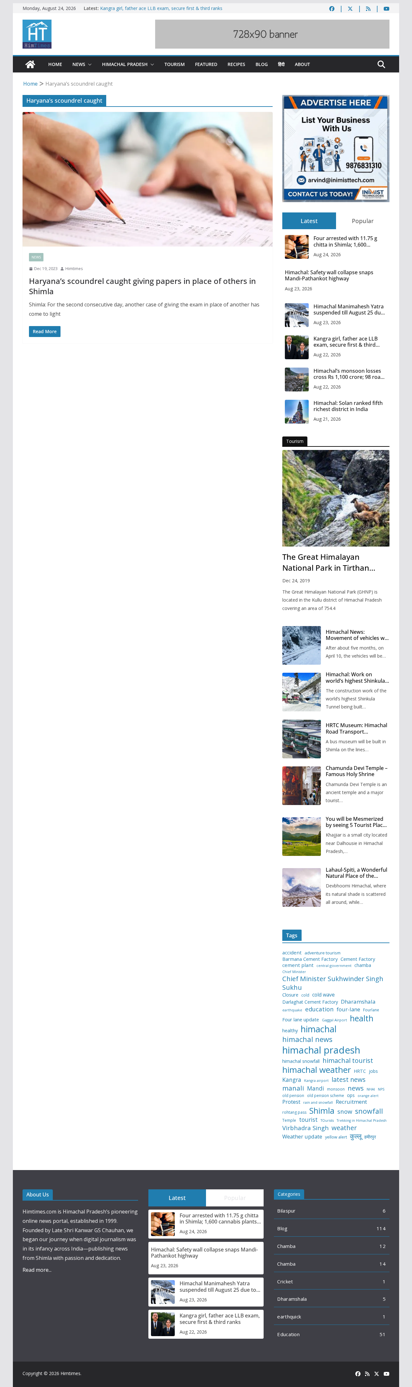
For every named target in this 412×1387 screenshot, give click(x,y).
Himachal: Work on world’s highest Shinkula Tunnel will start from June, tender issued (355, 677)
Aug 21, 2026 (327, 419)
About (302, 64)
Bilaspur (286, 1210)
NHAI (371, 1089)
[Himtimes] (30, 64)
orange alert (368, 1096)
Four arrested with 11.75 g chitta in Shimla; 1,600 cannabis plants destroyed (346, 241)
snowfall (369, 1111)
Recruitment (351, 1101)
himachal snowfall (301, 1061)
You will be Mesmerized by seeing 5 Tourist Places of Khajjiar (357, 822)
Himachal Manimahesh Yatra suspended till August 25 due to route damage (349, 310)
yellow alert (336, 1137)
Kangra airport (316, 1081)
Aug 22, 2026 (327, 354)
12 (382, 1246)
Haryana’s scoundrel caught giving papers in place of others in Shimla (142, 286)
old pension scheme (325, 1095)
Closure (290, 995)
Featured (206, 64)
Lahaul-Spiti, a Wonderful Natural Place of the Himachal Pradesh (356, 873)
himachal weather (316, 1069)
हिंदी (281, 64)
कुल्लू (355, 1136)
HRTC (360, 1071)
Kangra (291, 1079)
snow (344, 1111)
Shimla (321, 1110)
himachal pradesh (321, 1050)
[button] (88, 64)
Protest (291, 1101)
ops (351, 1095)
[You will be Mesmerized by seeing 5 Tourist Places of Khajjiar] (301, 836)
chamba (362, 965)
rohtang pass (294, 1112)
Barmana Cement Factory (310, 959)
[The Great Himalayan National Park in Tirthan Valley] (335, 498)
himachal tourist (348, 1060)
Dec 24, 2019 (296, 580)
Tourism (174, 64)
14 (382, 1263)
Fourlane (371, 1010)
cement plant (298, 965)
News (78, 64)
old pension (293, 1095)
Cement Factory (358, 959)
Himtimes (74, 268)
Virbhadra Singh (305, 1128)
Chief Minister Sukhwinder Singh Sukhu (332, 982)
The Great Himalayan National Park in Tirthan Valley (325, 562)
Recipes (236, 64)
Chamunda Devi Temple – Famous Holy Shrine (357, 771)
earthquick (289, 1316)
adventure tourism (322, 953)
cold (305, 995)
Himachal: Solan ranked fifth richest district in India (348, 406)
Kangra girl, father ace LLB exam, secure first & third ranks (161, 8)
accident (292, 953)
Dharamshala (358, 1001)
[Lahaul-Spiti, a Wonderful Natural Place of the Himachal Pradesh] (301, 887)
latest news (349, 1079)
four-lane (348, 1009)
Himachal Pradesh (125, 64)
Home (55, 64)
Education (288, 1334)
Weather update (302, 1136)
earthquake (292, 1010)
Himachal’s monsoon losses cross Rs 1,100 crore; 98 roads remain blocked (350, 374)
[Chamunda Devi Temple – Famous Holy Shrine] (301, 785)
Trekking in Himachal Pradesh (362, 1121)
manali (293, 1088)
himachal (319, 1029)
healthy (290, 1030)
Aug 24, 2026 (327, 254)
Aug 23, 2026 (298, 289)
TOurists (327, 1121)
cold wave (323, 994)
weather (344, 1127)
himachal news (307, 1039)
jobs (373, 1071)
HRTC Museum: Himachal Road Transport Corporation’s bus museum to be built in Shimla (356, 728)
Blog (262, 64)
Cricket (285, 1281)
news (356, 1088)
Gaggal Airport (334, 1020)
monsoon (336, 1089)
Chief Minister (294, 972)
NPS (381, 1089)
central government (333, 965)
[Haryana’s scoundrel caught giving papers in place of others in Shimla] (148, 179)
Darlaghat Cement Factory (310, 1002)
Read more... (37, 1269)
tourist (308, 1119)
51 (382, 1334)
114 (381, 1228)
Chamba (286, 1246)
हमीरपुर (370, 1137)
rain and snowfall (318, 1102)
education (319, 1009)
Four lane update (300, 1020)
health (361, 1018)
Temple (289, 1120)
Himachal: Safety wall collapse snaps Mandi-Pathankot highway (329, 275)
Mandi (315, 1088)
